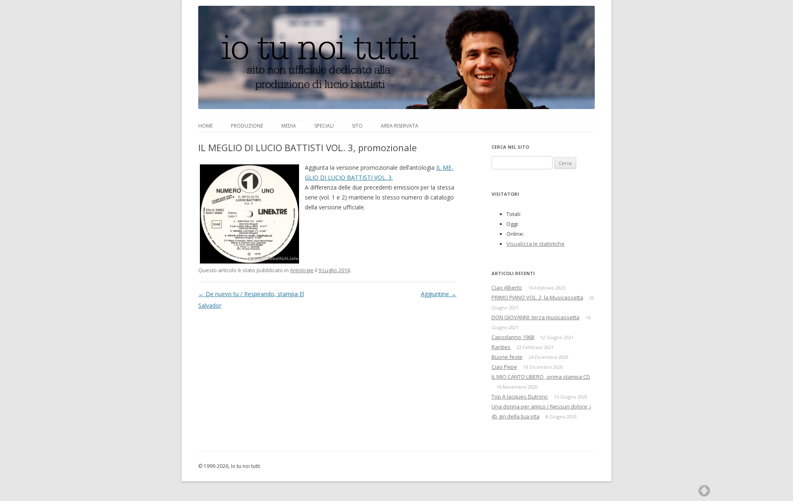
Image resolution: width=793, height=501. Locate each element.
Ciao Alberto (506, 287)
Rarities (500, 347)
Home (205, 125)
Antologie (301, 270)
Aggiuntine (438, 294)
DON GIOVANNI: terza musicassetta (535, 317)
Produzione (247, 125)
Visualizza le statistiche (535, 243)
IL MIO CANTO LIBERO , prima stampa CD (540, 376)
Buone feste (506, 357)
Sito (357, 125)
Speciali (324, 125)
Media (288, 125)
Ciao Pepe (504, 366)
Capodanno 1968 (512, 337)
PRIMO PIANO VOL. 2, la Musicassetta (537, 297)
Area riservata (399, 125)
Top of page (704, 490)
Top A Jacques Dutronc (519, 396)
